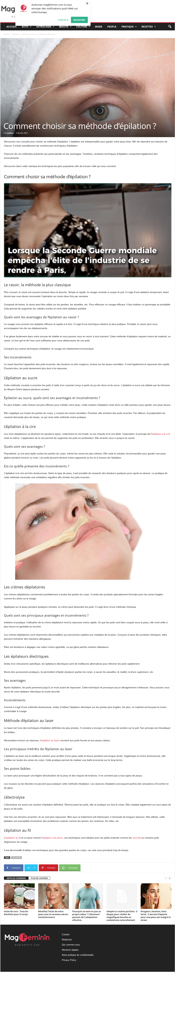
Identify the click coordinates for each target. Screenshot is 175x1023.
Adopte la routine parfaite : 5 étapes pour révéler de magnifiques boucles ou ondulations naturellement (121, 916)
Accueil (11, 26)
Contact (66, 934)
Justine (10, 133)
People (111, 26)
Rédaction (67, 939)
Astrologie (43, 26)
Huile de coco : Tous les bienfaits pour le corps (16, 913)
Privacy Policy (69, 960)
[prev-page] (165, 878)
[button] (169, 26)
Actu (25, 26)
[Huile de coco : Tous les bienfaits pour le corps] (19, 896)
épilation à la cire (161, 434)
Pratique (128, 26)
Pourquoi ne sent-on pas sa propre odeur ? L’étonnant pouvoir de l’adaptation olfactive (86, 916)
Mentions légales (70, 950)
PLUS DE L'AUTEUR (39, 878)
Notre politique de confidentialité (77, 955)
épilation (16, 858)
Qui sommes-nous (71, 944)
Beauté (63, 26)
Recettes (147, 26)
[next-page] (169, 878)
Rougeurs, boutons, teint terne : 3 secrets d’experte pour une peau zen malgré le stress (156, 916)
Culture (81, 26)
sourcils (136, 837)
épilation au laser (50, 740)
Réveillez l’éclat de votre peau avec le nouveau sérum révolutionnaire (53, 914)
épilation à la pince (53, 837)
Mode (98, 26)
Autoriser (79, 19)
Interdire (63, 19)
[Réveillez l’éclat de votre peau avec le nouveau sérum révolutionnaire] (53, 896)
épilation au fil (13, 837)
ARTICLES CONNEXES (16, 878)
